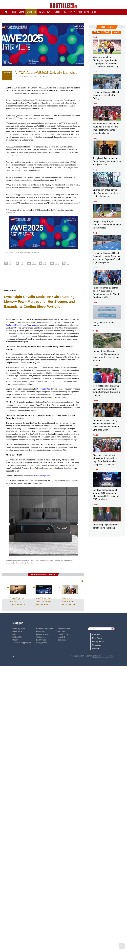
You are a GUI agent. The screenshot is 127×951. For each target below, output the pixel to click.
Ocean (15, 640)
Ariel (14, 634)
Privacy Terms (98, 641)
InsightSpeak (63, 634)
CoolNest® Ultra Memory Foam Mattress (22, 325)
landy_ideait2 (41, 643)
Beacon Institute (42, 634)
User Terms (97, 638)
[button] (79, 581)
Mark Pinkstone (64, 629)
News (13, 12)
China (21, 12)
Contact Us (96, 645)
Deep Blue (40, 631)
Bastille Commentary (44, 629)
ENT (49, 12)
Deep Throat (17, 631)
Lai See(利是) (17, 637)
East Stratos (41, 640)
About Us (96, 648)
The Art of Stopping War (21, 643)
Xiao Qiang (62, 640)
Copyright (96, 635)
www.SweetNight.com (41, 476)
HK (64, 12)
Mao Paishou (63, 631)
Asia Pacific (83, 12)
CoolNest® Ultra (43, 389)
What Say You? (18, 629)
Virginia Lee (40, 637)
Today (97, 32)
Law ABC (61, 637)
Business (31, 12)
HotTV (72, 12)
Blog (94, 12)
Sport (57, 12)
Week (107, 32)
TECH (41, 12)
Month (116, 32)
